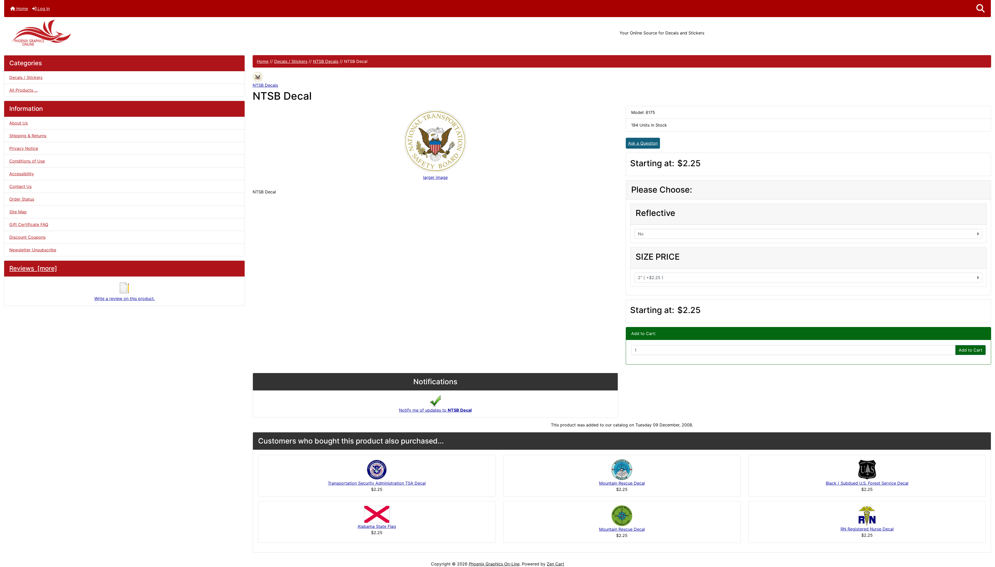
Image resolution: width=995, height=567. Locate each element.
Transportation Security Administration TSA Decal (377, 483)
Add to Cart (970, 350)
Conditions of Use (27, 161)
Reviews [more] (33, 268)
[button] (980, 8)
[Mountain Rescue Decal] (622, 469)
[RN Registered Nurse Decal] (867, 515)
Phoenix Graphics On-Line (494, 563)
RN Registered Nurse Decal (867, 529)
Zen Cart (555, 563)
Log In (43, 8)
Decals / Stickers (290, 61)
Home (21, 8)
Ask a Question (643, 143)
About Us (18, 123)
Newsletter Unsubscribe (32, 249)
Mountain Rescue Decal (622, 483)
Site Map (18, 211)
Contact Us (20, 186)
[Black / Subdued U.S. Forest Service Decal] (867, 469)
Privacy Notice (23, 148)
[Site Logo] (168, 33)
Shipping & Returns (27, 135)
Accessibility (21, 173)
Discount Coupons (27, 237)
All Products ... (23, 90)
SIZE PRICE (658, 257)
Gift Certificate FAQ (28, 224)
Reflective (655, 213)
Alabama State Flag (377, 526)
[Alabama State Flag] (377, 514)
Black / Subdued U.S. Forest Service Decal (867, 483)
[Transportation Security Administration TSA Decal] (376, 469)
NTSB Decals (325, 61)
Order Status (21, 199)
